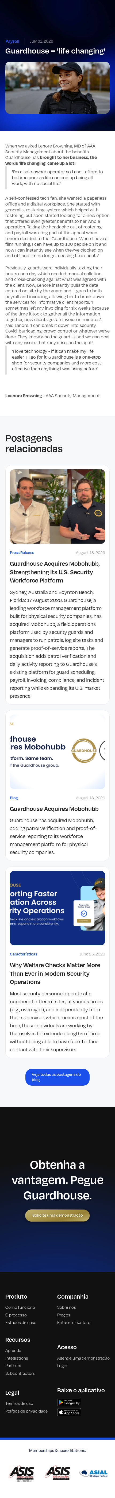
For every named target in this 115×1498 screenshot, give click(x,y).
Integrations (16, 1358)
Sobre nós (66, 1307)
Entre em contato (73, 1322)
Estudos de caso (20, 1322)
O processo (16, 1315)
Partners (13, 1365)
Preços (63, 1315)
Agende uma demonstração (83, 1358)
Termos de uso (19, 1403)
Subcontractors (20, 1373)
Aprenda (13, 1350)
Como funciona (20, 1307)
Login (62, 1365)
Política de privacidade (26, 1411)
